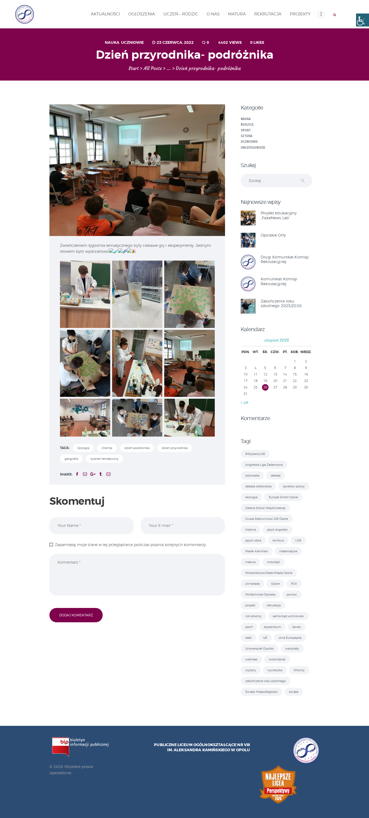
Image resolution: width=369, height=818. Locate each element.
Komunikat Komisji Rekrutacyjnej (279, 281)
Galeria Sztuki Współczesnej (265, 508)
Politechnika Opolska (260, 594)
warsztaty (292, 648)
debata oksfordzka (258, 486)
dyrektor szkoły (294, 486)
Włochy (299, 670)
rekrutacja (274, 605)
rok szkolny (253, 616)
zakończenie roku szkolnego (265, 681)
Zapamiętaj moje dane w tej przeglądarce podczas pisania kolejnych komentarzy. (131, 544)
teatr (248, 638)
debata (275, 475)
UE (265, 638)
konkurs (278, 540)
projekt (250, 605)
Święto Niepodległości (261, 692)
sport (249, 627)
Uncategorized (253, 147)
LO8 (298, 540)
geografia (71, 459)
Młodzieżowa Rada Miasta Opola (268, 573)
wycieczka (274, 670)
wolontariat (277, 659)
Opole (275, 584)
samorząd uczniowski (288, 616)
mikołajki (273, 562)
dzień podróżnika (137, 448)
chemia (107, 448)
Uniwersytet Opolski (259, 648)
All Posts (153, 68)
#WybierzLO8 (255, 454)
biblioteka (252, 475)
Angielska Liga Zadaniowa (264, 465)
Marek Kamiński (256, 551)
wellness (251, 659)
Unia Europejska (290, 638)
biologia (83, 448)
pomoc (292, 594)
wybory (250, 670)
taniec (296, 627)
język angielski (277, 529)
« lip (244, 403)
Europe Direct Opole (283, 497)
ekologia (251, 497)
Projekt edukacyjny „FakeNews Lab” (279, 215)
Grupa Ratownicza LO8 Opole (266, 519)
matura (250, 562)
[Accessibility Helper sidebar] (362, 20)
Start (133, 68)
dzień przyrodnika (174, 448)
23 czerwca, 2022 (175, 42)
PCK (294, 584)
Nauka (112, 42)
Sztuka (246, 136)
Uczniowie (132, 42)
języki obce (253, 540)
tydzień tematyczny (104, 459)
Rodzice (247, 125)
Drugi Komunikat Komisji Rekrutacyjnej (285, 259)
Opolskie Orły (273, 235)
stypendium (272, 627)
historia (250, 529)
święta (293, 692)
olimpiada (252, 584)
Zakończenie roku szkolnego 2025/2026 (281, 303)
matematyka (288, 551)
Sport (246, 130)
